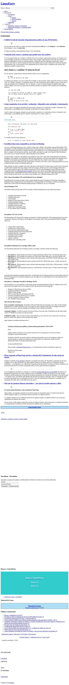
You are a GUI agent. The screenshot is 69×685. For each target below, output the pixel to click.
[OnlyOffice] (10, 32)
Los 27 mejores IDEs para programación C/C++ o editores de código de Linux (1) (27, 628)
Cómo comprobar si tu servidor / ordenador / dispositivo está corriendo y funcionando (36, 104)
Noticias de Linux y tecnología (13, 597)
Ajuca (2, 667)
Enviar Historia (8, 29)
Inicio (6, 11)
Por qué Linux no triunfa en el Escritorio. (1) (17, 625)
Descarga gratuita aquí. (31, 608)
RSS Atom (17, 634)
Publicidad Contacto (7, 634)
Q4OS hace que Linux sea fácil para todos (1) (17, 629)
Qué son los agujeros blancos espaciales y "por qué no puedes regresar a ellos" (33, 383)
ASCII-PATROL (16, 19)
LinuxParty (8, 3)
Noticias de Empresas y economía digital (19, 27)
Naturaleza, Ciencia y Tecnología (17, 26)
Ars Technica (21, 361)
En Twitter (24, 634)
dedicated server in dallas (25, 171)
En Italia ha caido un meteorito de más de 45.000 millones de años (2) (24, 617)
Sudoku (14, 17)
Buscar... (3, 8)
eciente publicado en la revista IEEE (47, 372)
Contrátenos (11, 14)
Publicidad (11, 22)
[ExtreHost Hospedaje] (14, 419)
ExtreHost (11, 682)
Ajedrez (14, 21)
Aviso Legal (45, 637)
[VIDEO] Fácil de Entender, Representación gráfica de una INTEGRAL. (31, 40)
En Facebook (32, 634)
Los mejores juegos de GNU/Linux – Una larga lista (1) (20, 618)
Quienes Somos (24, 637)
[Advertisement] (34, 446)
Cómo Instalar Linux (34, 407)
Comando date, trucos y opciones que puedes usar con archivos (27, 54)
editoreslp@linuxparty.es (24, 347)
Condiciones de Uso (35, 637)
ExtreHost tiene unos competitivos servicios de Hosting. (24, 144)
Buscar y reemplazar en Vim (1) (13, 615)
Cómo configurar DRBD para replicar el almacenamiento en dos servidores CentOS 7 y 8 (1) (30, 620)
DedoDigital (4, 676)
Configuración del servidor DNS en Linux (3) (17, 626)
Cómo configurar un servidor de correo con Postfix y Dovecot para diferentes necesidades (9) (30, 631)
